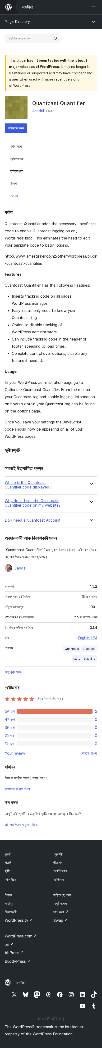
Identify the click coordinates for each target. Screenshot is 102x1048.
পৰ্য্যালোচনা (16, 159)
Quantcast (72, 649)
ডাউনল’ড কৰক (16, 128)
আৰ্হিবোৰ (58, 879)
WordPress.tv (19, 920)
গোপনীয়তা (11, 879)
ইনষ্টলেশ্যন (16, 171)
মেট (9, 944)
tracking (89, 658)
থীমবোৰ (57, 862)
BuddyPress (18, 961)
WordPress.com (21, 936)
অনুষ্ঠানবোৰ (60, 903)
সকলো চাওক (89, 753)
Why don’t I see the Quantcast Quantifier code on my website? (32, 503)
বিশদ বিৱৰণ (16, 146)
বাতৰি (8, 862)
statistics (89, 649)
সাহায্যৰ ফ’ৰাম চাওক (17, 789)
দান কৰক (61, 912)
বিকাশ (13, 183)
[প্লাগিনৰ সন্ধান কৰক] (55, 38)
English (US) (87, 638)
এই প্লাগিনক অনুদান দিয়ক (21, 824)
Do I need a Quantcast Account (32, 520)
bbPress (14, 952)
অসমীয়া (20, 982)
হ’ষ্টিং (8, 871)
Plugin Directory (17, 22)
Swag (60, 920)
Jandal (38, 110)
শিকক (8, 895)
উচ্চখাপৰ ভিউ (13, 672)
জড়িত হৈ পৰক (62, 895)
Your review (15, 753)
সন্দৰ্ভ (7, 854)
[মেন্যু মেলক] (94, 7)
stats (76, 658)
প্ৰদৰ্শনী (58, 854)
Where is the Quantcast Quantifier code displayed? (28, 484)
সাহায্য (13, 195)
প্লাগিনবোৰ (60, 871)
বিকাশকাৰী (11, 912)
